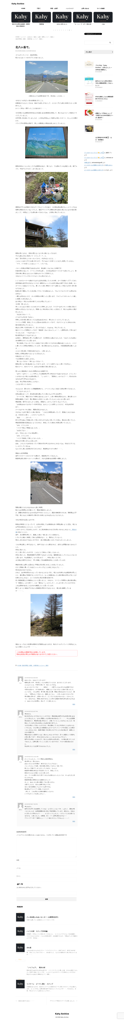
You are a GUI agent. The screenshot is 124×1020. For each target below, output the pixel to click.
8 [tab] (67, 30)
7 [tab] (65, 30)
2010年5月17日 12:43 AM (31, 756)
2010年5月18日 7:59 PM (31, 804)
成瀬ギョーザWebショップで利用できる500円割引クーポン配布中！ (104, 115)
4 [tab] (60, 30)
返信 (74, 704)
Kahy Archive (18, 4)
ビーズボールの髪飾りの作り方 (93, 165)
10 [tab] (71, 30)
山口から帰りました (62, 24)
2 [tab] (56, 30)
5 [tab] (61, 30)
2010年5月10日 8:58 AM (31, 677)
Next (111, 19)
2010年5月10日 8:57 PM (31, 711)
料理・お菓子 (54, 8)
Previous (13, 19)
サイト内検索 (101, 8)
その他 (19, 665)
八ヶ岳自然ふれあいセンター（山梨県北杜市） (43, 917)
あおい (20, 716)
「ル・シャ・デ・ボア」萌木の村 (82, 24)
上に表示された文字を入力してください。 (29, 887)
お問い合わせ (85, 8)
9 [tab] (69, 30)
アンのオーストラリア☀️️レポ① (94, 152)
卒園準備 (41, 24)
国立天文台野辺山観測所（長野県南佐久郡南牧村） (21, 25)
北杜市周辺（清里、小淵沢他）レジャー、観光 (35, 665)
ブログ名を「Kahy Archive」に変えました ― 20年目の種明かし (103, 67)
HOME (23, 8)
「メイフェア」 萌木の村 (36, 967)
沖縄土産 (87, 162)
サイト (18, 876)
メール (18, 868)
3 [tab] (58, 30)
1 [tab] (54, 30)
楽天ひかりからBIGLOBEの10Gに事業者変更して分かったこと (104, 83)
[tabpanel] (20, 20)
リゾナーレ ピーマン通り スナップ (40, 984)
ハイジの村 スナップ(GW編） (38, 931)
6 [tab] (63, 30)
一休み (103, 24)
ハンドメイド (70, 8)
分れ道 (29, 948)
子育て (39, 8)
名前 (17, 860)
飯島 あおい (109, 165)
